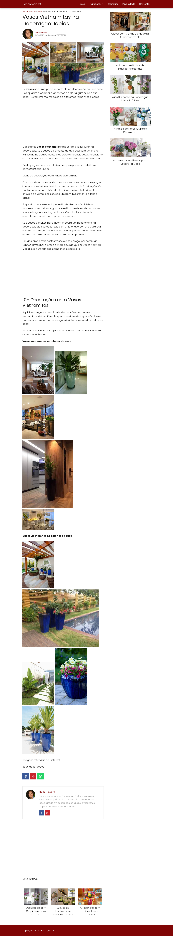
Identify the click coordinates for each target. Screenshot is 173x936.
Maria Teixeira (41, 32)
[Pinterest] (33, 776)
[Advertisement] (63, 122)
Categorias (96, 4)
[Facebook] (25, 776)
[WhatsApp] (40, 776)
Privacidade (128, 4)
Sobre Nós (113, 4)
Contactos (145, 4)
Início (83, 4)
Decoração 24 (31, 4)
